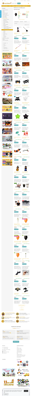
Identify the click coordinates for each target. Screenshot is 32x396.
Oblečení (4, 39)
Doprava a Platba (19, 348)
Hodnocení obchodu (16, 326)
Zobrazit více (16, 341)
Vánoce (4, 30)
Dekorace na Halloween (7, 29)
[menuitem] (4, 6)
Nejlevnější (21, 21)
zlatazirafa (4, 350)
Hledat (19, 3)
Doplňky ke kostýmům (6, 28)
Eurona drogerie (5, 16)
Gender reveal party (5, 22)
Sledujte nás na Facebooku (6, 349)
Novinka (5, 45)
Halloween (4, 25)
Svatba (4, 23)
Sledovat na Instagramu (23, 367)
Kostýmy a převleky (6, 26)
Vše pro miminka (5, 17)
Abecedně (16, 23)
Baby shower (5, 20)
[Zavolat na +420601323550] (3, 0)
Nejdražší (25, 21)
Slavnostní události (5, 18)
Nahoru (22, 309)
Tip (4, 46)
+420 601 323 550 (5, 348)
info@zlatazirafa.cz (5, 347)
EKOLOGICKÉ (6, 47)
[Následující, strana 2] (21, 307)
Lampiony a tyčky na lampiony (7, 27)
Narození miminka (5, 21)
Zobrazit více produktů (21, 19)
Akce (5, 44)
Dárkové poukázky (5, 24)
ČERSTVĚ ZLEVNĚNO (5, 40)
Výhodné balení (6, 48)
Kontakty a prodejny (19, 349)
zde (4, 392)
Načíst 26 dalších (21, 305)
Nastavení (6, 394)
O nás (15, 0)
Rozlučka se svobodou (6, 19)
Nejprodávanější (16, 21)
